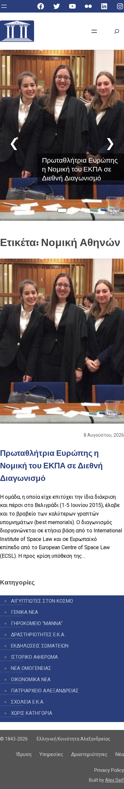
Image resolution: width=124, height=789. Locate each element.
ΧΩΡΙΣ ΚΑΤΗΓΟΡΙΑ (31, 713)
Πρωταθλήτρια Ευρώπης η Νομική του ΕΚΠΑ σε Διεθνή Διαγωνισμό (80, 169)
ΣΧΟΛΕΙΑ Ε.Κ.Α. (27, 702)
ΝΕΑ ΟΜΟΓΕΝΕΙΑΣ (31, 668)
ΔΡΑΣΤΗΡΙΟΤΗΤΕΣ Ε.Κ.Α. (38, 635)
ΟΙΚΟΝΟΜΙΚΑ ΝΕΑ (31, 679)
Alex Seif (114, 780)
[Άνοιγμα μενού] (4, 6)
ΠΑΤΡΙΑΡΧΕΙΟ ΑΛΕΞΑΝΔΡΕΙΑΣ (45, 691)
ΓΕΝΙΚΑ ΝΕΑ (24, 612)
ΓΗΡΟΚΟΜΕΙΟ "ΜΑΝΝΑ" (37, 623)
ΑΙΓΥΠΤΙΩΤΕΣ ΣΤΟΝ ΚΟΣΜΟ (42, 601)
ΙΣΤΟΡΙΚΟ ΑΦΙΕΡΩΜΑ (34, 657)
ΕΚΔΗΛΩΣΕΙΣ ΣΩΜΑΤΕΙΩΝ (39, 646)
